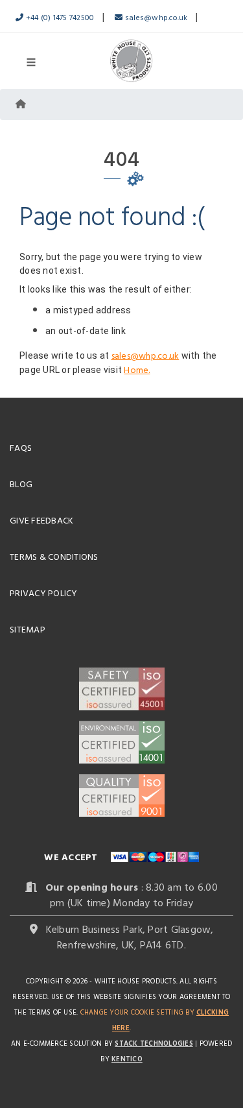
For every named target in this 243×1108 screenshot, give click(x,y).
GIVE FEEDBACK (41, 520)
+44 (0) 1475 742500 (58, 17)
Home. (137, 369)
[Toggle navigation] (31, 61)
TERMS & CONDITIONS (54, 556)
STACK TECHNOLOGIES (154, 1043)
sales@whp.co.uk (155, 17)
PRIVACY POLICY (44, 592)
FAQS (21, 447)
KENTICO (127, 1059)
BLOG (21, 483)
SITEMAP (27, 629)
